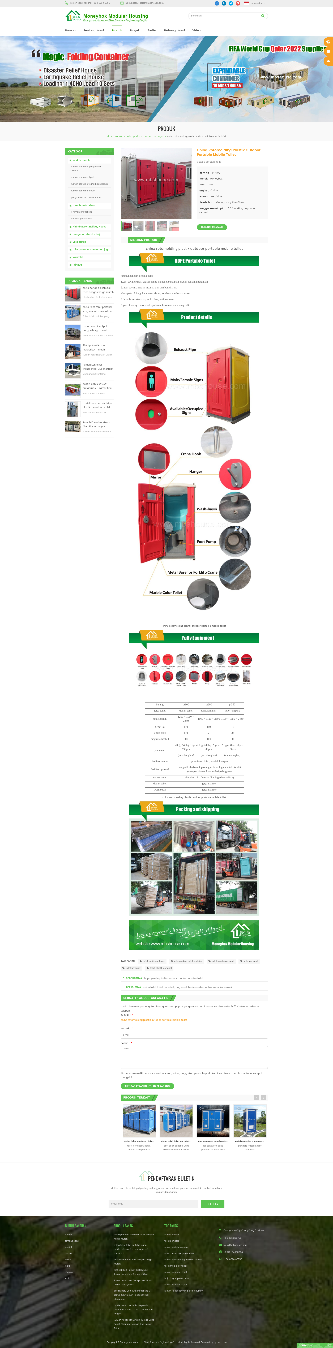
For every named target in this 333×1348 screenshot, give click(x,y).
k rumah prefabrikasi (81, 212)
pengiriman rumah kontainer (86, 197)
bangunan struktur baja (87, 234)
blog (67, 1266)
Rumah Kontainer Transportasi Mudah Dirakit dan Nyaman (98, 367)
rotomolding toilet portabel (188, 961)
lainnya (77, 265)
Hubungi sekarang (212, 227)
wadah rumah (81, 160)
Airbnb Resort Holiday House (89, 227)
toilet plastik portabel (161, 968)
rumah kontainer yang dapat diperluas (85, 168)
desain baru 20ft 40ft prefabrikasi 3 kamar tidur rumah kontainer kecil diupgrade (97, 386)
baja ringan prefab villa (176, 1278)
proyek (135, 30)
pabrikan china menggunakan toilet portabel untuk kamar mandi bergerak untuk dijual (212, 1141)
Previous (256, 1097)
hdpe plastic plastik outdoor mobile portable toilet (173, 978)
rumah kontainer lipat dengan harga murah (95, 328)
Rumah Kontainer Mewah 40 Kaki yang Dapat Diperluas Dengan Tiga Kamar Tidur (97, 425)
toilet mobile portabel (223, 961)
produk (117, 30)
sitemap (69, 1272)
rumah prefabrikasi (84, 206)
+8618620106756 (101, 3)
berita (152, 30)
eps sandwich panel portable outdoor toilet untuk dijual (175, 1141)
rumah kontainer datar (83, 190)
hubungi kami (174, 30)
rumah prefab (171, 1234)
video (196, 30)
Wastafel (78, 257)
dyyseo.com (220, 1342)
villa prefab (79, 242)
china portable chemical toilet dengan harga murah (98, 290)
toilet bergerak (133, 968)
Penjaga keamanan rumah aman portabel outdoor (249, 1141)
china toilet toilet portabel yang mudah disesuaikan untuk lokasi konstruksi (97, 309)
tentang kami (94, 30)
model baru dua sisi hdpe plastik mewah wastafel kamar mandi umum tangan (97, 406)
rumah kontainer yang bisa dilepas (89, 184)
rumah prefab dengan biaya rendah (183, 1259)
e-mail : (127, 1029)
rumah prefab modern (176, 1247)
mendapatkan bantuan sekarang (147, 1086)
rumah (70, 30)
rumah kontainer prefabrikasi (179, 1253)
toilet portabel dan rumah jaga (144, 136)
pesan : (126, 1043)
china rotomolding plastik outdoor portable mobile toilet (154, 1020)
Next (263, 1097)
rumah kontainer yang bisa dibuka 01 (183, 1291)
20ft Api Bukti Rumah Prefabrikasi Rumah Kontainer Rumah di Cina (97, 348)
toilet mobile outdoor (154, 961)
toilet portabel (251, 961)
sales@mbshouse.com (152, 3)
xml (67, 1278)
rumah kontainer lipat (82, 177)
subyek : (127, 1015)
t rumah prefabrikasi (81, 218)
